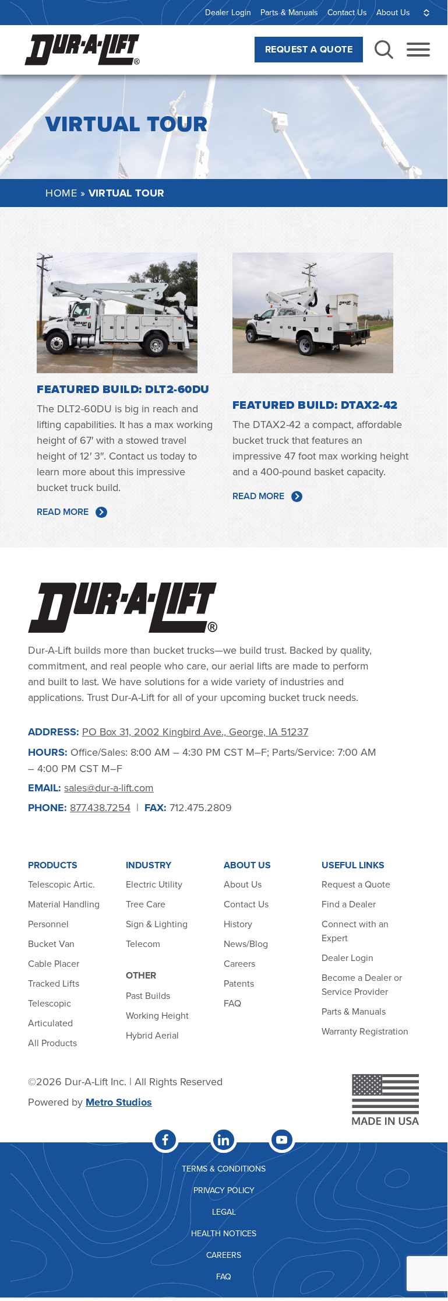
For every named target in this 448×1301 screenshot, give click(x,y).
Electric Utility (154, 884)
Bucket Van (51, 943)
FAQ (232, 1003)
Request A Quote (308, 49)
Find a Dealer (349, 903)
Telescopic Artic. (61, 884)
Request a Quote (356, 884)
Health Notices (223, 1233)
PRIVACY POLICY (224, 1190)
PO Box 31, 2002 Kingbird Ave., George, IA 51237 (195, 731)
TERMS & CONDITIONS (224, 1168)
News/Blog (246, 943)
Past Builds (148, 995)
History (238, 923)
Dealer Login (228, 12)
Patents (239, 983)
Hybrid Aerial (152, 1035)
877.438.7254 (100, 807)
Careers (239, 963)
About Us (393, 12)
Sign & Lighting (157, 923)
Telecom (143, 943)
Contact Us (347, 12)
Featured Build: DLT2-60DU (123, 389)
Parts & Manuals (289, 12)
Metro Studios (119, 1102)
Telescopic (49, 1003)
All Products (53, 1042)
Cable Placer (53, 963)
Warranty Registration (365, 1031)
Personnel (48, 923)
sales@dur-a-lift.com (109, 787)
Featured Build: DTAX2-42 (315, 405)
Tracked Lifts (53, 983)
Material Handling (64, 903)
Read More (63, 511)
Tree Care (145, 903)
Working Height (157, 1015)
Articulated (50, 1022)
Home (61, 192)
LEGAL (224, 1212)
